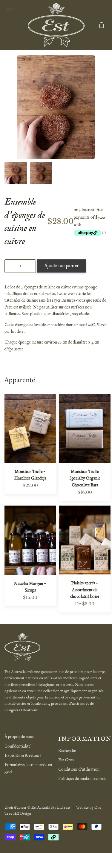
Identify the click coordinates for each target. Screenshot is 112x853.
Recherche (67, 751)
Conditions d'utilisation (78, 769)
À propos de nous (19, 736)
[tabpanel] (56, 107)
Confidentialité (17, 746)
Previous (6, 121)
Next (106, 121)
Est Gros (66, 760)
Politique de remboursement (82, 778)
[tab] (15, 173)
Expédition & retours (22, 755)
